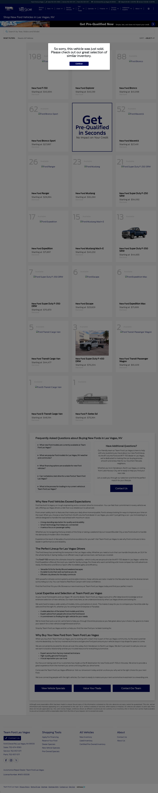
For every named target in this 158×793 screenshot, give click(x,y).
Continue (79, 64)
